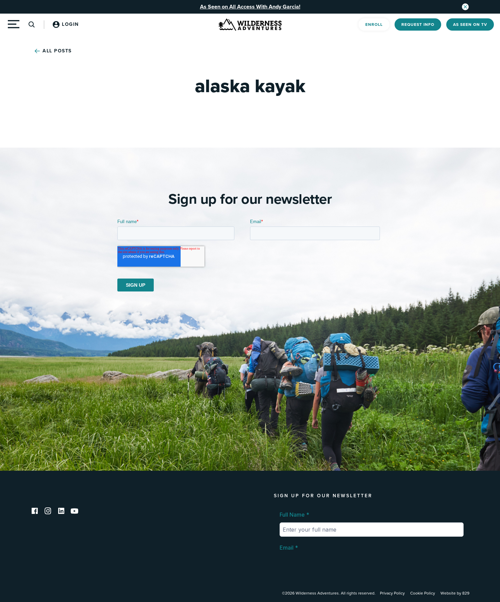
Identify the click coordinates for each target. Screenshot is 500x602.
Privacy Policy (392, 593)
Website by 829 (454, 593)
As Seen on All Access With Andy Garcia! (250, 6)
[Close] (465, 6)
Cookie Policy (422, 593)
